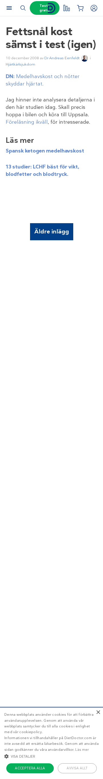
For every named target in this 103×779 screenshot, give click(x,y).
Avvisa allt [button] (77, 768)
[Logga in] (94, 8)
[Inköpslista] (80, 8)
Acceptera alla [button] (30, 768)
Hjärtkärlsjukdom (20, 64)
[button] (51, 756)
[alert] (51, 743)
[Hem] (51, 8)
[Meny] (9, 8)
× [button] (98, 712)
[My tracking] (66, 8)
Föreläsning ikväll (27, 122)
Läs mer (82, 749)
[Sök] (23, 8)
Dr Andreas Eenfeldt (62, 58)
